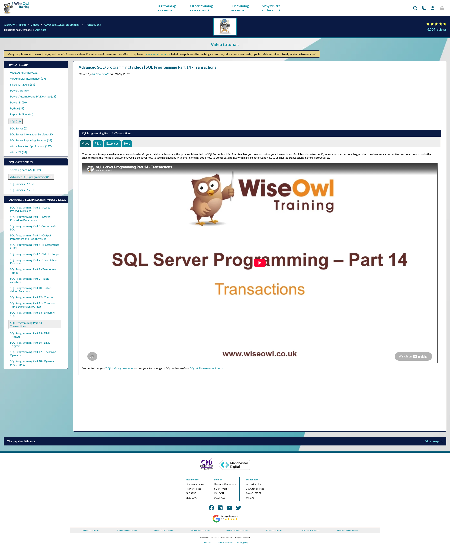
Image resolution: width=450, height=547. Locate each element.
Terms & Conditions (225, 542)
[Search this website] (415, 8)
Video (85, 143)
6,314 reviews (436, 29)
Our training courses (166, 8)
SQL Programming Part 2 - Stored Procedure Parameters (30, 218)
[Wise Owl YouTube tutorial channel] (229, 507)
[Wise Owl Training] (15, 13)
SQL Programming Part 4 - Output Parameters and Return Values (30, 237)
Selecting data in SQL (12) (25, 169)
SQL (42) (15, 121)
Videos (35, 24)
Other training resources (201, 8)
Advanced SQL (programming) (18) (31, 176)
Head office (192, 479)
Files (98, 143)
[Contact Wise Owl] (424, 8)
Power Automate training (127, 530)
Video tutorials (225, 44)
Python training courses (200, 530)
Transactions (93, 24)
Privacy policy (242, 542)
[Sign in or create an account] (433, 8)
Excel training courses (90, 530)
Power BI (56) (18, 102)
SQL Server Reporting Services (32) (31, 140)
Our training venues (239, 8)
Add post (40, 29)
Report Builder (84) (21, 114)
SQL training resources (119, 368)
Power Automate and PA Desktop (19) (33, 96)
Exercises (112, 143)
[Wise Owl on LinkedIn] (220, 507)
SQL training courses (274, 530)
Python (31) (17, 108)
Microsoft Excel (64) (22, 84)
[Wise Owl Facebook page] (211, 507)
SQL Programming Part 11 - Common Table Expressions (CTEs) (32, 304)
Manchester (253, 479)
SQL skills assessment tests (206, 368)
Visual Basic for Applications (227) (31, 146)
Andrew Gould (100, 74)
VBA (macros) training (311, 530)
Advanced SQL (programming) (62, 24)
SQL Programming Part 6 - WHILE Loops (34, 254)
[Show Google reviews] (225, 522)
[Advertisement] (184, 101)
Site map (207, 542)
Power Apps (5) (19, 90)
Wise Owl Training (15, 24)
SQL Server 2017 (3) (22, 189)
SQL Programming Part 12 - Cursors (31, 297)
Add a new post (433, 441)
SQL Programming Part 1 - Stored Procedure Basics (30, 209)
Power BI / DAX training (163, 530)
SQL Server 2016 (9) (22, 183)
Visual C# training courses (347, 530)
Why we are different (271, 8)
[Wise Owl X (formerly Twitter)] (238, 507)
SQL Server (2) (18, 128)
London (218, 479)
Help (127, 143)
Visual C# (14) (18, 152)
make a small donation (157, 54)
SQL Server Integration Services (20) (31, 134)
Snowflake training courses (237, 530)
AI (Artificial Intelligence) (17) (28, 78)
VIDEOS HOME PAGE (23, 72)
